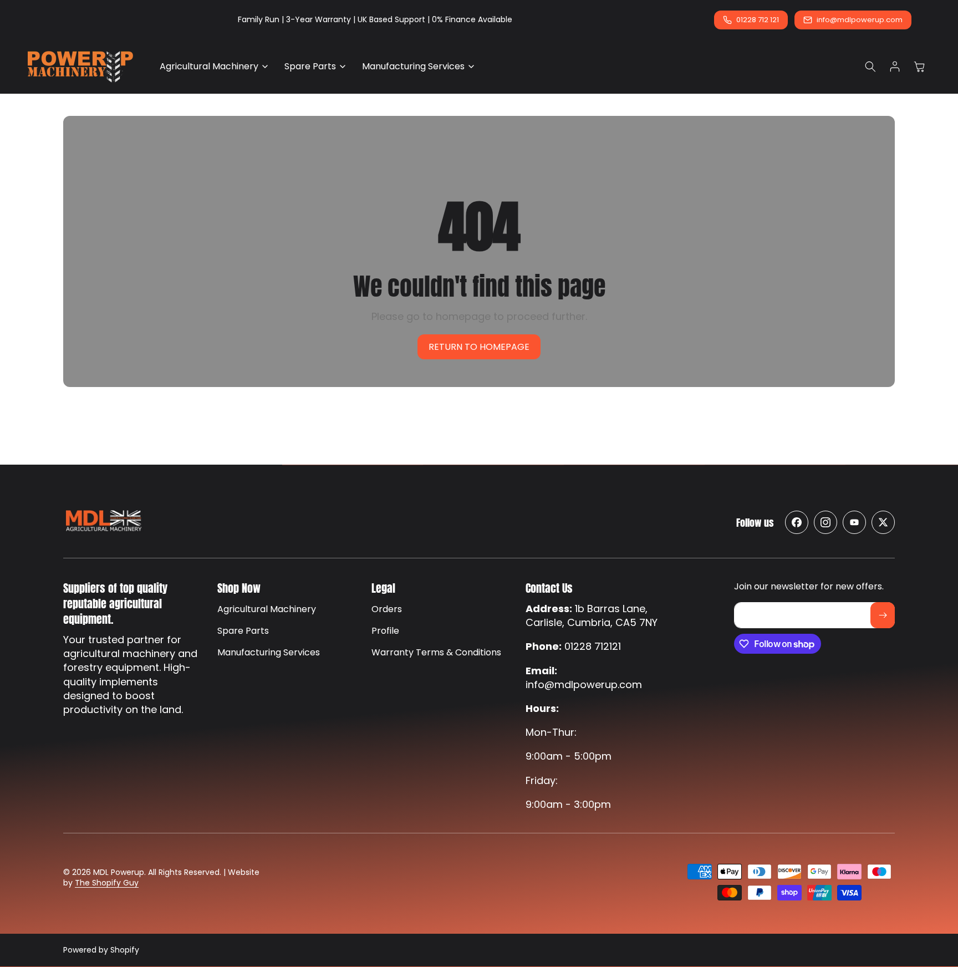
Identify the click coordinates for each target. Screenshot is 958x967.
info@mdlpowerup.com (860, 19)
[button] (211, 66)
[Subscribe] (882, 615)
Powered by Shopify (101, 949)
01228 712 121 (757, 19)
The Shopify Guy (107, 883)
